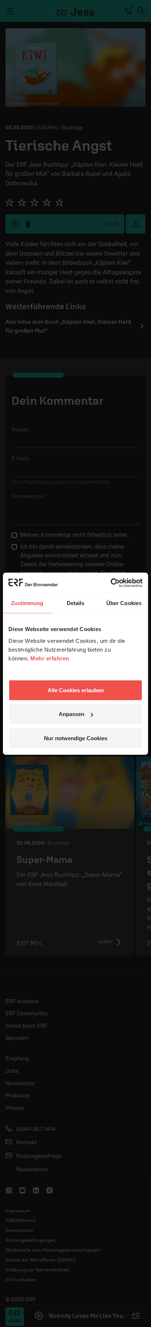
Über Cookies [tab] (123, 603)
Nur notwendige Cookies (75, 738)
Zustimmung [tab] (27, 603)
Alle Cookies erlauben (76, 690)
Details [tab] (76, 603)
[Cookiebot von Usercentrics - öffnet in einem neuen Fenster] (110, 582)
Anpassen (71, 714)
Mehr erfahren (49, 658)
